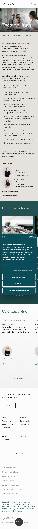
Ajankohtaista (6, 428)
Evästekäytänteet (8, 481)
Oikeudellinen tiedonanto (11, 472)
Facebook (23, 436)
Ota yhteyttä (24, 424)
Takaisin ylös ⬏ (19, 453)
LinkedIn (5, 436)
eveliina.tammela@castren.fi (23, 187)
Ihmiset (4, 418)
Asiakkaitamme (7, 424)
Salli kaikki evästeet (19, 277)
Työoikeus (29, 36)
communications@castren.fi (11, 494)
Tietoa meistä (25, 421)
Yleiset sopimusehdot (9, 468)
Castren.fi (5, 36)
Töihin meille (24, 418)
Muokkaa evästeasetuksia (22, 270)
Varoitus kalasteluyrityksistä (12, 489)
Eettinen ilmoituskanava (10, 485)
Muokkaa (18, 284)
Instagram (5, 439)
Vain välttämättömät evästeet (19, 290)
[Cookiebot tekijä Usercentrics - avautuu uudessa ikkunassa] (27, 237)
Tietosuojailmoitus (8, 476)
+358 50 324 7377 (20, 173)
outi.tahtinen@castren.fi (22, 175)
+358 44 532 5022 (20, 184)
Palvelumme (17, 36)
